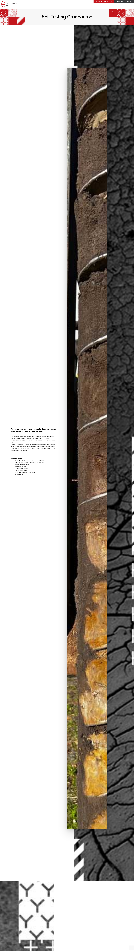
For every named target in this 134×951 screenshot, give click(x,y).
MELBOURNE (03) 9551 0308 (104, 1)
